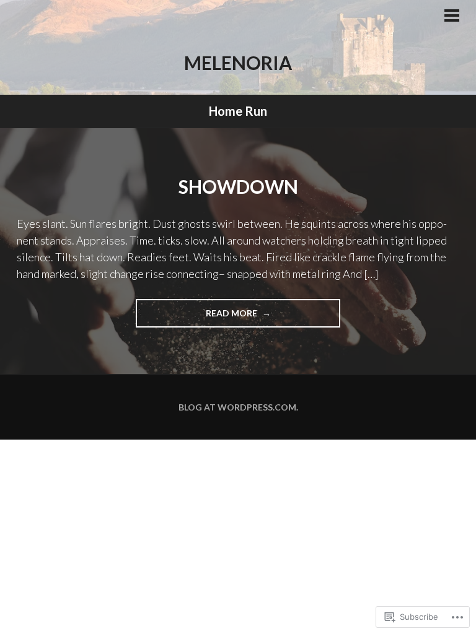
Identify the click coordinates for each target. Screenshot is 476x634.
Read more (197, 312)
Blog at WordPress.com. (238, 407)
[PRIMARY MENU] (451, 16)
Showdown (238, 186)
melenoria (238, 62)
